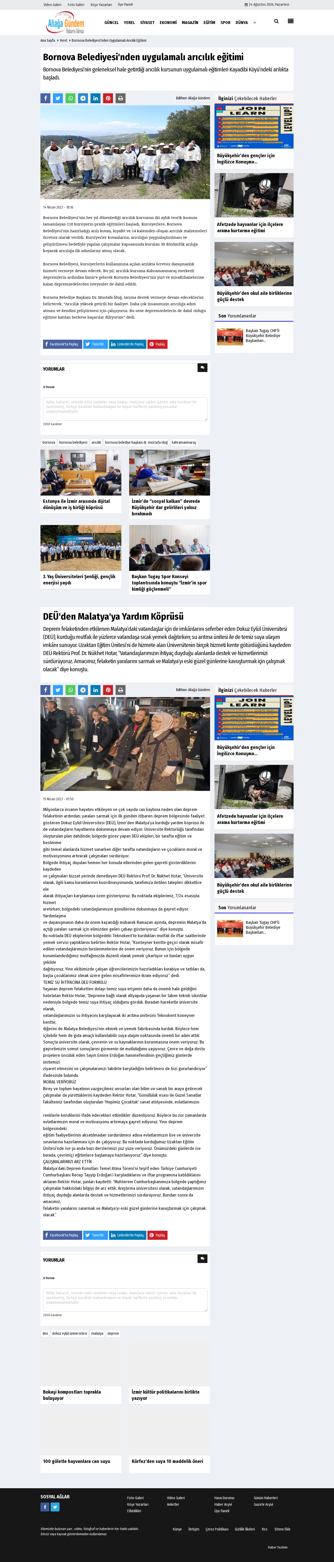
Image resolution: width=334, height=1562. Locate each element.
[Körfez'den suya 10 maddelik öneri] (169, 1432)
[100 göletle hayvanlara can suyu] (80, 1432)
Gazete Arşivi (263, 1505)
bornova (49, 442)
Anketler (173, 1505)
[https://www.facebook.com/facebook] (44, 1507)
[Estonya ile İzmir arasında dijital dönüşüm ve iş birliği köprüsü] (80, 472)
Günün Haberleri (266, 1498)
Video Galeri (176, 1498)
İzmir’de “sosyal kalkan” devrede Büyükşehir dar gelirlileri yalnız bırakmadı (166, 507)
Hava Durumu (224, 1498)
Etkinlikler (134, 1511)
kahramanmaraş (184, 442)
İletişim (193, 1529)
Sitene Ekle (282, 1529)
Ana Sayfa (47, 40)
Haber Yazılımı (278, 1547)
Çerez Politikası (217, 1529)
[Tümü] (254, 22)
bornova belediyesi (73, 442)
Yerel (63, 40)
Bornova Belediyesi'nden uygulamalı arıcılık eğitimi (109, 40)
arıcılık (96, 442)
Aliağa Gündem (199, 98)
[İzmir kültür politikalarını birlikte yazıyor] (169, 1363)
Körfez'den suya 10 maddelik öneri (167, 1462)
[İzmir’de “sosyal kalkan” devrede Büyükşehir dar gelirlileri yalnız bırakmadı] (169, 472)
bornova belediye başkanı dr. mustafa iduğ (136, 442)
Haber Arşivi (223, 1505)
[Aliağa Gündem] (69, 22)
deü (45, 1333)
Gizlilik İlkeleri (245, 1529)
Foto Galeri (135, 1498)
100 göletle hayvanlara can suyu (76, 1462)
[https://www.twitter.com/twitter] (55, 1507)
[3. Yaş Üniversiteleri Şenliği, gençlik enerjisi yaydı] (80, 548)
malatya (97, 1333)
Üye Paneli (125, 4)
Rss (264, 1529)
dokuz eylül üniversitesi (69, 1333)
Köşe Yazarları (137, 1505)
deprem (113, 1333)
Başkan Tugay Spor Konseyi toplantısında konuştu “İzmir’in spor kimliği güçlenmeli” (169, 583)
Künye (177, 1529)
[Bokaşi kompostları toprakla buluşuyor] (80, 1363)
